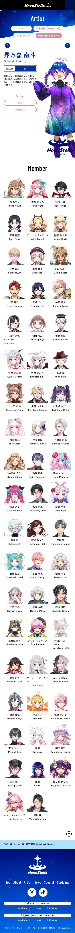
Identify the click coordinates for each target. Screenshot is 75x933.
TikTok (50, 908)
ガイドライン (34, 927)
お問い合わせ (49, 927)
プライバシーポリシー (15, 927)
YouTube (22, 908)
